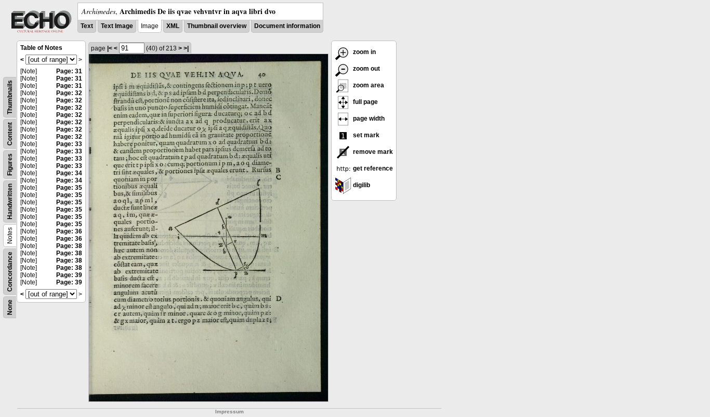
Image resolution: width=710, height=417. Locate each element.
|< (109, 48)
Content (10, 134)
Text (87, 26)
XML (172, 26)
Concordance (10, 272)
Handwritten (10, 201)
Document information (287, 26)
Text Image (117, 26)
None (10, 307)
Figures (10, 164)
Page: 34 (69, 173)
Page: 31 (69, 71)
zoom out (365, 68)
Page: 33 (69, 144)
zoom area (367, 85)
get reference (372, 168)
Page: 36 (69, 231)
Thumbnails (10, 97)
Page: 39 (69, 275)
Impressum (229, 411)
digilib (360, 185)
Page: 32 (69, 93)
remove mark (372, 151)
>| (186, 48)
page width (368, 118)
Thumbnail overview (216, 26)
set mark (365, 135)
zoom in (363, 52)
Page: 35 (69, 187)
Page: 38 (69, 246)
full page (364, 102)
